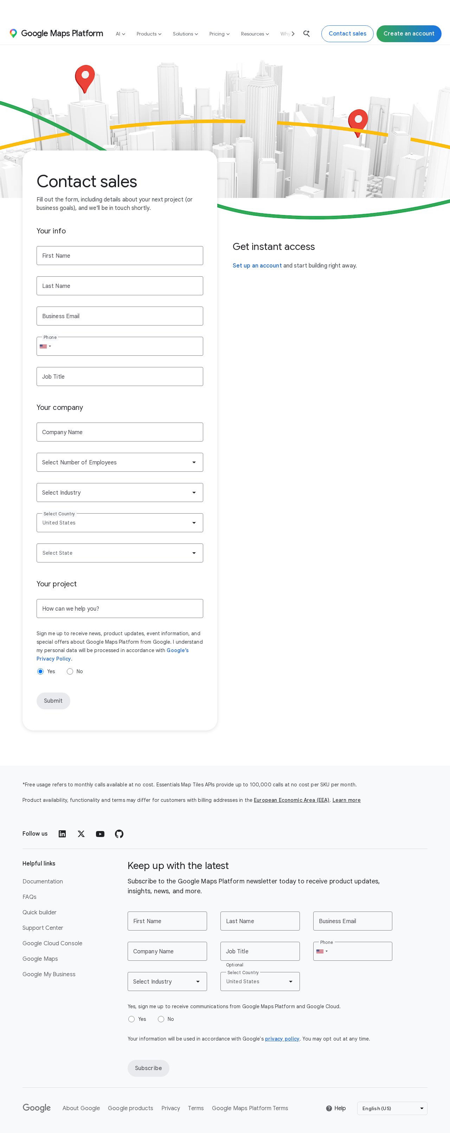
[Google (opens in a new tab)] (37, 1108)
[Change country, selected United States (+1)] (45, 346)
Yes (51, 671)
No (80, 671)
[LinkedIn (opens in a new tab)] (62, 834)
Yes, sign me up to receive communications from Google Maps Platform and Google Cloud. (234, 1006)
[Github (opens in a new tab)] (119, 834)
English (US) (376, 1108)
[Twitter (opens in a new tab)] (81, 834)
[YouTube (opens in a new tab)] (100, 834)
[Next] (290, 33)
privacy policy (282, 1039)
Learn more (347, 800)
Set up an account (257, 265)
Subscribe (148, 1068)
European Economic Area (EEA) (291, 800)
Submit (53, 700)
